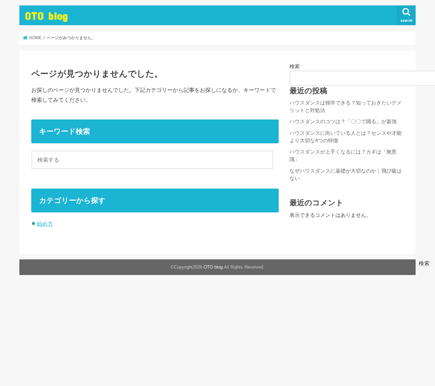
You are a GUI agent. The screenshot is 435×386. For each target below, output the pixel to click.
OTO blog (46, 15)
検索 (295, 66)
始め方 (45, 224)
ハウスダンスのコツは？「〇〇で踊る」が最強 (343, 121)
